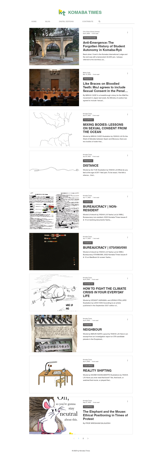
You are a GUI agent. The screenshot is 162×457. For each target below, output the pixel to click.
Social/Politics (88, 120)
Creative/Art (87, 201)
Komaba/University (90, 37)
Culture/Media (88, 365)
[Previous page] (74, 438)
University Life (88, 284)
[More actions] (128, 32)
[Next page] (88, 438)
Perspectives (88, 79)
